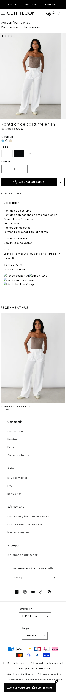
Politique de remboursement (47, 662)
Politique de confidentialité (24, 524)
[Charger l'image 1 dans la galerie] (2, 36)
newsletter (14, 493)
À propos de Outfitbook (22, 555)
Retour (11, 447)
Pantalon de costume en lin (20, 27)
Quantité (6, 161)
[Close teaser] (57, 682)
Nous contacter (17, 478)
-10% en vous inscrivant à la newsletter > (33, 4)
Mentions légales (18, 532)
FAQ (9, 486)
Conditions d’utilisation (20, 674)
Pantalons (21, 22)
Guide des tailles (18, 455)
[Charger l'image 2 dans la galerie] (5, 36)
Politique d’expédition (50, 674)
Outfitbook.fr (19, 662)
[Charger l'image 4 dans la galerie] (11, 36)
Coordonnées (15, 679)
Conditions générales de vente (44, 679)
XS (9, 153)
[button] (41, 13)
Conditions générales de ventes (28, 516)
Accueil (6, 22)
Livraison (13, 439)
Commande (15, 431)
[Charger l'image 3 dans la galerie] (8, 36)
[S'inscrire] (54, 578)
